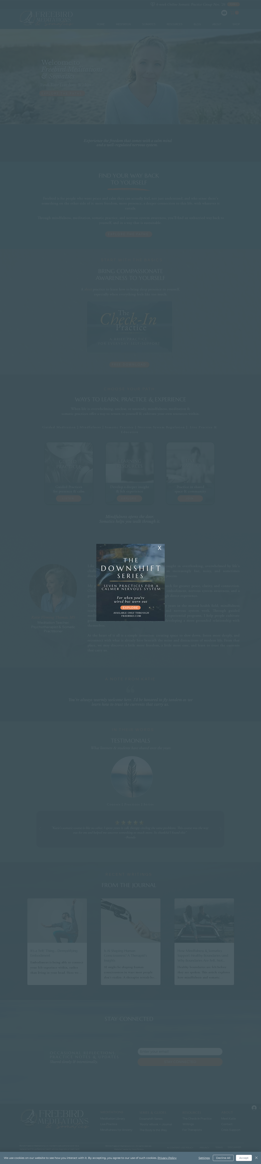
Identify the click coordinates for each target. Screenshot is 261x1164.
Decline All (223, 1158)
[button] (159, 548)
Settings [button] (204, 1158)
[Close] (256, 1158)
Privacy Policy (167, 1158)
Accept (244, 1158)
